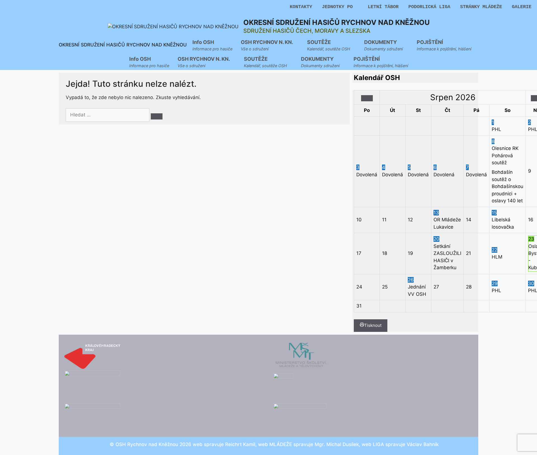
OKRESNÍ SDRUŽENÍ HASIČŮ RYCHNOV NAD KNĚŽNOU (336, 22)
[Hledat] (156, 116)
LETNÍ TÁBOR (383, 7)
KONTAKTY (301, 7)
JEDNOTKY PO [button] (337, 7)
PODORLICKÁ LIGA (429, 7)
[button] (270, 44)
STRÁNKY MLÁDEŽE (481, 7)
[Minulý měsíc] (367, 98)
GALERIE (521, 7)
